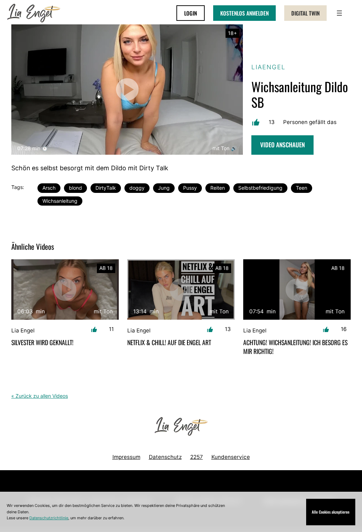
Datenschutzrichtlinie (48, 517)
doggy (137, 188)
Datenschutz (165, 457)
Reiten (217, 188)
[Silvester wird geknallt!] (65, 289)
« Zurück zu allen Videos (39, 396)
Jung (164, 188)
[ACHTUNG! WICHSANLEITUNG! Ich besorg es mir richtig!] (297, 289)
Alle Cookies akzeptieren (330, 512)
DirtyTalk (105, 188)
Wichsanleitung (59, 201)
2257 (196, 457)
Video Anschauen (282, 144)
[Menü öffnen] (339, 13)
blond (75, 188)
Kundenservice (230, 457)
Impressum (126, 457)
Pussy (190, 188)
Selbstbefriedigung (260, 188)
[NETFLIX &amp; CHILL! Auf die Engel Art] (181, 289)
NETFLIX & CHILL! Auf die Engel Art (169, 342)
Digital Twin (305, 13)
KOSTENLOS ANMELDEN (244, 13)
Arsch (49, 188)
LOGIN (190, 13)
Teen (301, 188)
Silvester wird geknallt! (42, 342)
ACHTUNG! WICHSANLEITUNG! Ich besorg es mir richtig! (295, 347)
